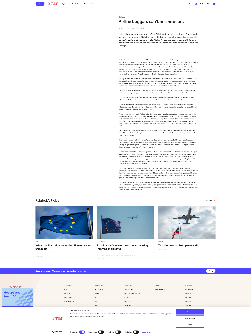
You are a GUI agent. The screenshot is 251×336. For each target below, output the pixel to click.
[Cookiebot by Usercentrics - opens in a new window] (57, 332)
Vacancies (127, 305)
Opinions (67, 293)
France (96, 297)
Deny (190, 324)
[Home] (53, 3)
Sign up (211, 271)
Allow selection (190, 318)
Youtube (188, 305)
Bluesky (188, 301)
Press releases (69, 301)
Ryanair (132, 74)
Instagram (188, 297)
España (96, 293)
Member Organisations (132, 293)
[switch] (101, 332)
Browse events (160, 289)
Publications (76, 4)
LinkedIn (188, 293)
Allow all (190, 312)
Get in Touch (189, 289)
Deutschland (98, 289)
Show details (146, 332)
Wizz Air (140, 74)
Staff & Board (128, 289)
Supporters (128, 301)
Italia (95, 301)
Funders (127, 297)
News (65, 289)
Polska (96, 305)
